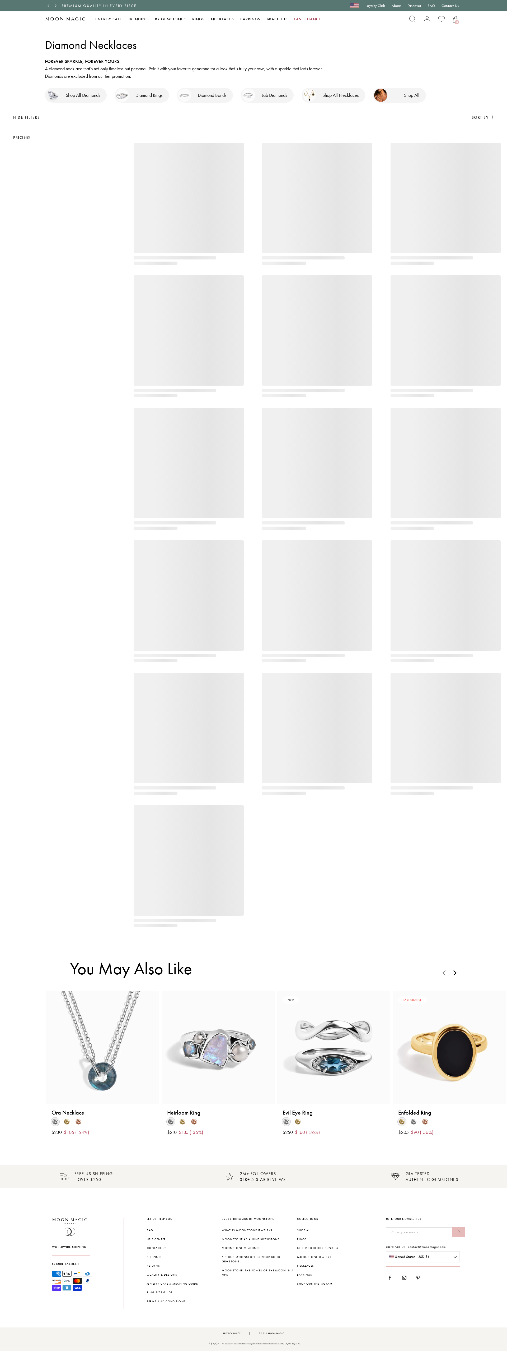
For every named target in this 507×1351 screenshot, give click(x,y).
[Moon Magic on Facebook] (392, 1277)
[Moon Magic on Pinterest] (419, 1277)
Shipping (154, 1257)
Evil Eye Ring (298, 1113)
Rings (198, 19)
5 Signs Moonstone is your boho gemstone (251, 1259)
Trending (138, 19)
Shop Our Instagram (315, 1283)
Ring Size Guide (160, 1292)
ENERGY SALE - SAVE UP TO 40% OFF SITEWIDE (113, 5)
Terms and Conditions (166, 1301)
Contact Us (450, 5)
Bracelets (277, 19)
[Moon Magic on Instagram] (405, 1277)
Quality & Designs (162, 1274)
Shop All (304, 1230)
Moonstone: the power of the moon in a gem (258, 1273)
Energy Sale (108, 19)
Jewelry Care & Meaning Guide (172, 1283)
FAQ (431, 5)
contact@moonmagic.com (427, 1247)
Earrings (250, 19)
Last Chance (307, 19)
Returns (153, 1265)
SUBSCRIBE (458, 1232)
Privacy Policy (232, 1333)
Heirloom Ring (183, 1113)
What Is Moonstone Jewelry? (247, 1230)
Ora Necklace (67, 1113)
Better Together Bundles (317, 1248)
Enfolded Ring (414, 1113)
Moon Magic (276, 1333)
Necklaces (222, 19)
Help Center (156, 1239)
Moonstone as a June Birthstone (250, 1239)
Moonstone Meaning (240, 1248)
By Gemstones (170, 19)
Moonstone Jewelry (314, 1257)
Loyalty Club (375, 5)
